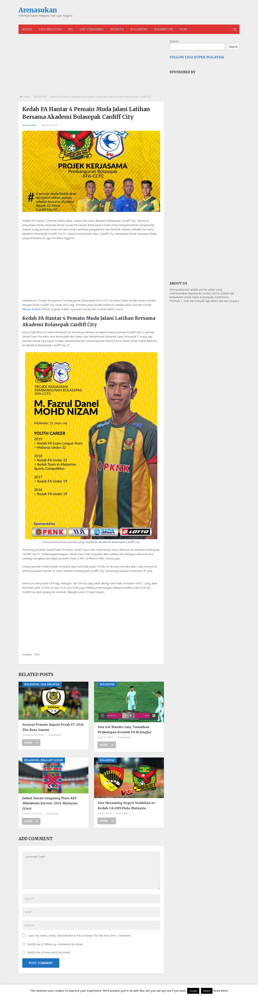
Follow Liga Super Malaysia (197, 57)
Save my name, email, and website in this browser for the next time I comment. (79, 935)
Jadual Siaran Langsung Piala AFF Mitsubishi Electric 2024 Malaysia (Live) (49, 803)
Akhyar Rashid (31, 309)
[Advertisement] (91, 67)
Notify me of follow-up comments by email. (55, 944)
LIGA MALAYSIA (50, 29)
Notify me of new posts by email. (48, 952)
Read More (220, 990)
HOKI (183, 29)
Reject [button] (206, 990)
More (28, 742)
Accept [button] (193, 990)
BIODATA (117, 29)
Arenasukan (38, 10)
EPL (70, 29)
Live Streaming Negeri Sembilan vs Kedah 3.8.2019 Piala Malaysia (126, 805)
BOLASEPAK (139, 29)
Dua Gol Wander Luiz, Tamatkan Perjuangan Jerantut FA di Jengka (124, 729)
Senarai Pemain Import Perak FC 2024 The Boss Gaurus (53, 727)
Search (174, 41)
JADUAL (27, 29)
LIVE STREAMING (92, 29)
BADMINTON (163, 29)
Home (26, 96)
